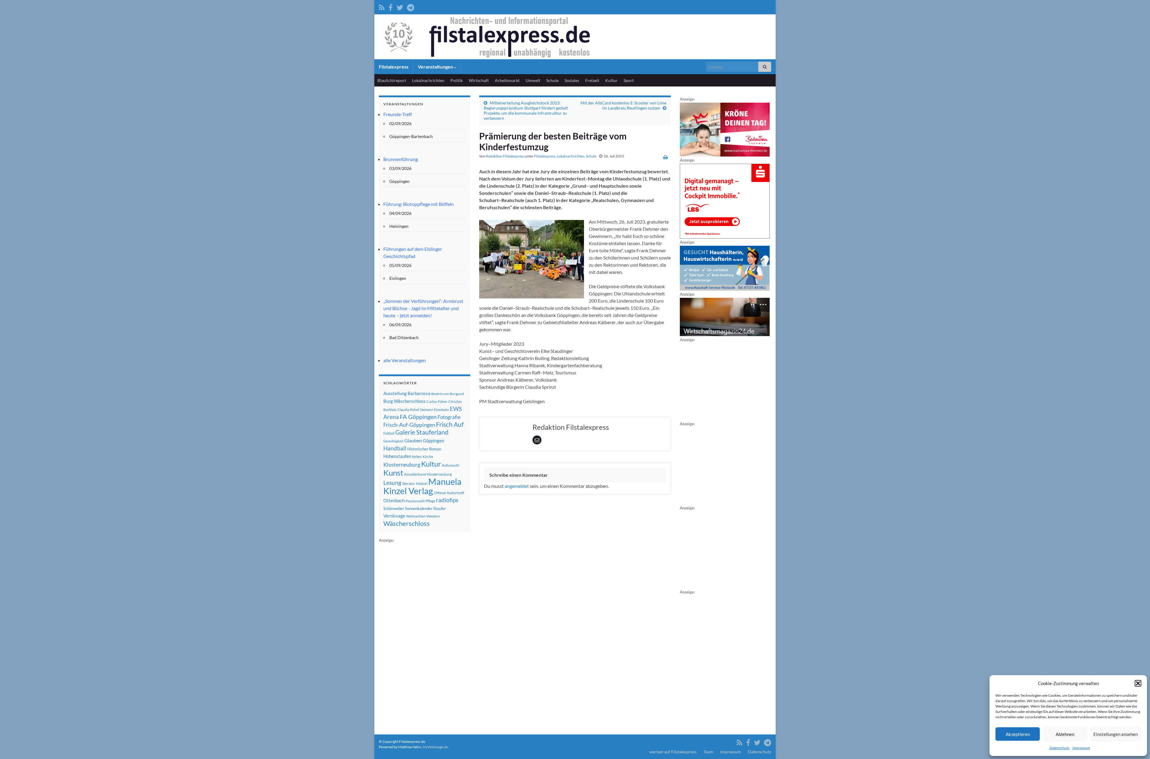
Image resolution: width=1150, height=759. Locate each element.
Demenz (426, 409)
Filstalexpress (393, 66)
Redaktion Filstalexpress (505, 156)
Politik (456, 80)
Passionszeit (415, 501)
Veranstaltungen (436, 66)
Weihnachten (416, 516)
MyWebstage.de (435, 747)
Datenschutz (1059, 748)
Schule (552, 80)
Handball (394, 448)
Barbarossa (419, 393)
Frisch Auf (450, 424)
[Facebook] (390, 6)
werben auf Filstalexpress (673, 751)
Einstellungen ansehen (1115, 734)
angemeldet (517, 486)
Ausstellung (395, 393)
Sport (629, 80)
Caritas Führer (436, 401)
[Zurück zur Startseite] (575, 36)
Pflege (430, 501)
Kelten (417, 457)
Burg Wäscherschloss (404, 401)
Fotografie (449, 417)
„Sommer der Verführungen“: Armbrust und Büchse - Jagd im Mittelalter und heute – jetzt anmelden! (423, 308)
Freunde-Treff (397, 114)
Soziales (572, 80)
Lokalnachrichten (428, 80)
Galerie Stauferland (422, 432)
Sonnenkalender (418, 508)
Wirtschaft (479, 80)
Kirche (428, 456)
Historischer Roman (424, 449)
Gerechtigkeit (393, 441)
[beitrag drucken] (665, 157)
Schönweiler (393, 508)
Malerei (421, 483)
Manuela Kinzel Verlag (422, 486)
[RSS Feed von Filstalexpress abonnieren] (382, 6)
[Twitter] (400, 6)
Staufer (439, 508)
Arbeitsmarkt (507, 80)
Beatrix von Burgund (447, 393)
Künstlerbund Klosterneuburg (428, 474)
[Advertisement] (424, 633)
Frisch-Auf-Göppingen (409, 424)
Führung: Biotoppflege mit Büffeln (418, 204)
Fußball (388, 433)
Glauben (413, 440)
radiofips (447, 500)
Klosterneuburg (401, 464)
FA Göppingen (418, 416)
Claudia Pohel (408, 409)
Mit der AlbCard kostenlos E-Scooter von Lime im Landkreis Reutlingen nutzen (623, 105)
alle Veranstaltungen (404, 360)
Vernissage (394, 515)
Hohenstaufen (397, 456)
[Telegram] (410, 6)
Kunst (393, 472)
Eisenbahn (441, 410)
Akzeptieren (1018, 734)
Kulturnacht (450, 465)
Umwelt (533, 80)
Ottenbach (394, 500)
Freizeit (592, 80)
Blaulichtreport (391, 80)
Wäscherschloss (406, 523)
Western (433, 516)
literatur (408, 483)
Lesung (392, 482)
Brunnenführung (400, 159)
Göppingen (433, 440)
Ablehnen (1065, 734)
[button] (1138, 683)
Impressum (1081, 748)
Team (708, 751)
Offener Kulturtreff (449, 493)
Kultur (611, 80)
